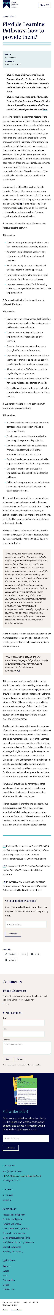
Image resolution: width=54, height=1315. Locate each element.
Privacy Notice (16, 1310)
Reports (6, 1266)
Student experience (12, 1247)
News (5, 1275)
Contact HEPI (9, 1289)
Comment (6, 1040)
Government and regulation (16, 1228)
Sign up (6, 1285)
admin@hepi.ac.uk (11, 1180)
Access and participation (14, 1215)
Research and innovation (14, 1233)
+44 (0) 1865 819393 (12, 1171)
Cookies (5, 1310)
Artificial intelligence (12, 1219)
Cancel (19, 1059)
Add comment (14, 1012)
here (45, 109)
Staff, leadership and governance (18, 1242)
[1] (20, 204)
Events (6, 1271)
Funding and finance (12, 1224)
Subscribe (13, 934)
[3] (37, 689)
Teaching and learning (13, 1251)
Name (5, 1029)
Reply (6, 1004)
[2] (18, 670)
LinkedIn (7, 1200)
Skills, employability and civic (16, 1238)
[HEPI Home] (12, 4)
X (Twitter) (8, 1195)
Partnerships (9, 1280)
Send (8, 1059)
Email (5, 1018)
